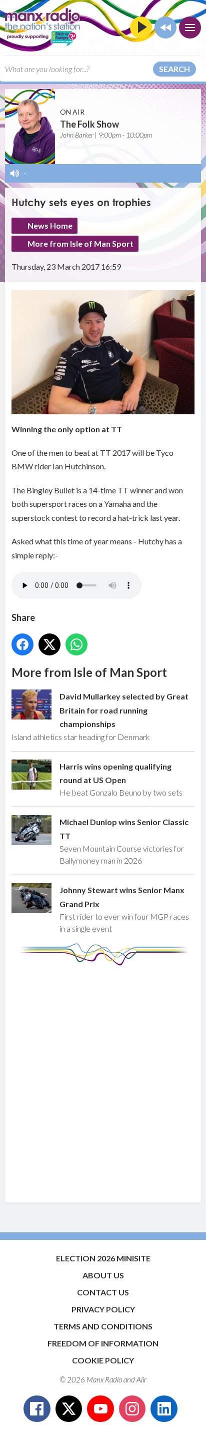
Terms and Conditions (103, 1326)
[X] (69, 1408)
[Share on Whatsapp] (77, 644)
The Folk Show (89, 124)
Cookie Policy (103, 1360)
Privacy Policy (103, 1309)
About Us (103, 1275)
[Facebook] (37, 1408)
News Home (50, 225)
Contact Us (103, 1292)
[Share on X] (49, 644)
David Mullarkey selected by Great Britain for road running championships (124, 710)
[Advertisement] (103, 1079)
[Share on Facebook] (23, 644)
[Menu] (190, 28)
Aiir (141, 1379)
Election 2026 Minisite (103, 1258)
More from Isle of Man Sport (81, 243)
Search (174, 69)
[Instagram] (132, 1408)
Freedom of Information (103, 1343)
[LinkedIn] (164, 1408)
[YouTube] (100, 1408)
